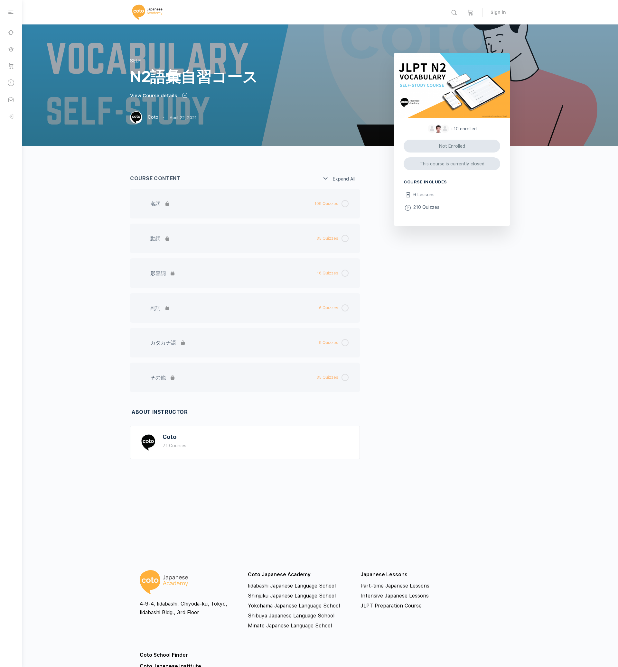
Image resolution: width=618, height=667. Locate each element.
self (135, 60)
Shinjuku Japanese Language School (292, 596)
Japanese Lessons (383, 574)
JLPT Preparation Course (391, 606)
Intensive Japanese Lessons (394, 596)
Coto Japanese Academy (279, 574)
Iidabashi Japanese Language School (292, 586)
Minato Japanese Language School (290, 626)
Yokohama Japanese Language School (294, 606)
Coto (169, 436)
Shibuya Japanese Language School (291, 616)
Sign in (498, 12)
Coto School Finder (164, 655)
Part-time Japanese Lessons (394, 586)
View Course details (154, 95)
